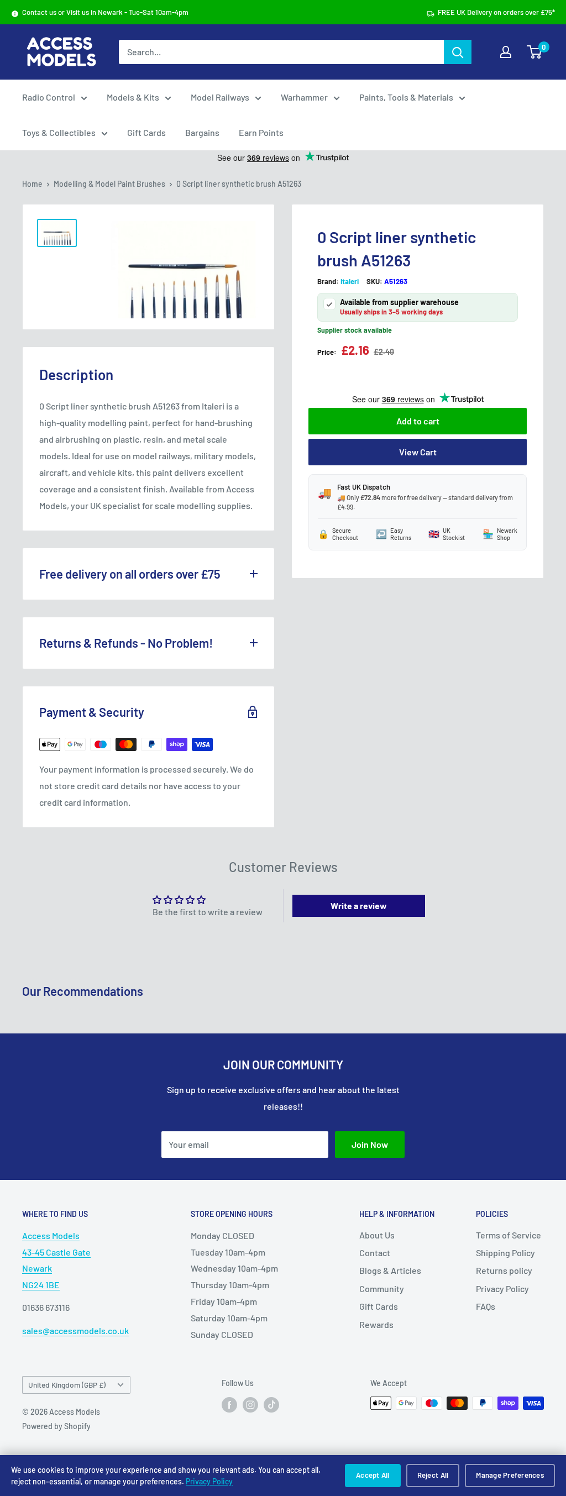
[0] (535, 52)
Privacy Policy (209, 1481)
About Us (377, 1235)
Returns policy (504, 1270)
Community (381, 1288)
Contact (374, 1252)
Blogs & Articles (390, 1270)
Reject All (433, 1475)
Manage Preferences (510, 1475)
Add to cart (417, 421)
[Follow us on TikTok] (271, 1404)
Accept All (373, 1475)
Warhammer (304, 97)
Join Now (370, 1144)
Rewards (376, 1324)
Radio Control (48, 97)
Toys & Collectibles (59, 132)
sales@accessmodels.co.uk (75, 1330)
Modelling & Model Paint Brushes (109, 183)
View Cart (418, 452)
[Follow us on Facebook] (229, 1404)
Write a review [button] (359, 905)
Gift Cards (146, 132)
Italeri (349, 281)
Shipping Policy (505, 1252)
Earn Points (261, 132)
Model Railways (220, 97)
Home (32, 183)
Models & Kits (133, 97)
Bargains (202, 132)
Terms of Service (508, 1235)
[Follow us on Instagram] (250, 1404)
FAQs (485, 1306)
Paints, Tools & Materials (406, 97)
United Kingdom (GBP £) (67, 1384)
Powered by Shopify (56, 1426)
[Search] (457, 52)
